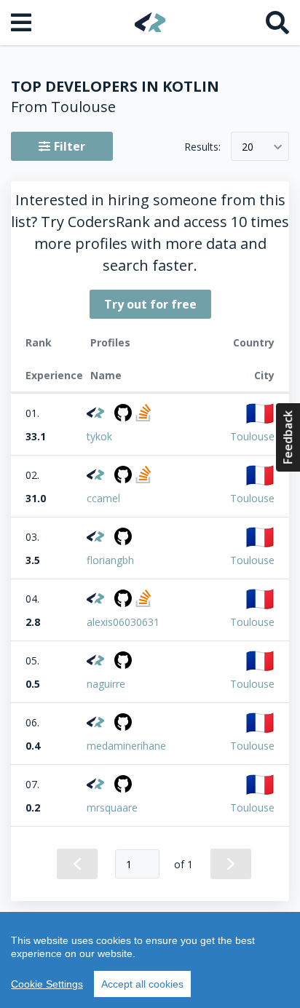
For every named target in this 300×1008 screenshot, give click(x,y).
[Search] (277, 22)
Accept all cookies (142, 984)
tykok (99, 436)
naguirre (106, 684)
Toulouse (252, 436)
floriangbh (110, 560)
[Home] (150, 22)
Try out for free (150, 304)
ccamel (103, 498)
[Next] (230, 864)
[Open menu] (22, 22)
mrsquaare (112, 807)
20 (247, 147)
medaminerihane (126, 746)
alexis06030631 (123, 622)
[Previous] (77, 864)
